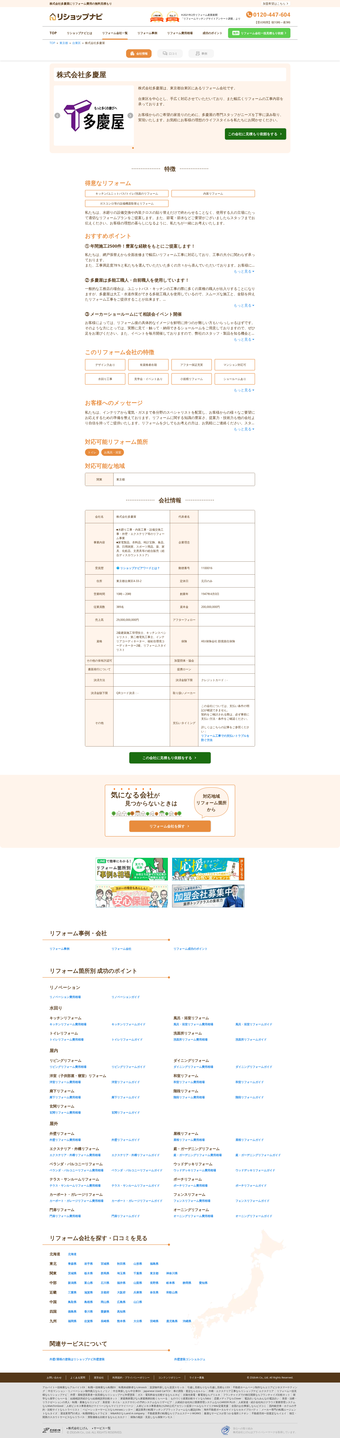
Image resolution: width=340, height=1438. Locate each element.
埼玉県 (121, 1273)
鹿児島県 (172, 1321)
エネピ (159, 1394)
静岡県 (187, 1283)
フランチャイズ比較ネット (256, 1394)
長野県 (154, 1283)
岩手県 (88, 1264)
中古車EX (127, 1391)
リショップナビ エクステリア (241, 1391)
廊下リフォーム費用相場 (65, 1097)
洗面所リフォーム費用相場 (191, 1039)
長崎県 (105, 1321)
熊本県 (121, 1321)
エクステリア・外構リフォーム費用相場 (75, 1155)
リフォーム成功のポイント (191, 949)
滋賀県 (88, 1292)
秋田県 (121, 1264)
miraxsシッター (108, 1409)
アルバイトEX (63, 1387)
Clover (227, 1398)
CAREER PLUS (205, 1402)
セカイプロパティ (231, 1409)
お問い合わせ (54, 1377)
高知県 (121, 1311)
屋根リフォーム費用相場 (189, 1140)
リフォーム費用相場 (180, 33)
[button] (259, 33)
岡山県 (105, 1302)
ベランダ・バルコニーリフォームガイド (137, 1170)
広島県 (121, 1302)
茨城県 (72, 1273)
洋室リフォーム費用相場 (65, 1082)
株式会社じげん (78, 1428)
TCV (157, 1391)
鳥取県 (72, 1302)
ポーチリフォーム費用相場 (191, 1185)
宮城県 (105, 1264)
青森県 (72, 1264)
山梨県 (138, 1283)
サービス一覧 (102, 1428)
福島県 (154, 1264)
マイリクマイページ (99, 1406)
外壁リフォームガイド (126, 1140)
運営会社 (99, 1377)
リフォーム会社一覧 (115, 33)
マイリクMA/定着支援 (182, 1406)
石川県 (105, 1283)
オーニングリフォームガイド (254, 1216)
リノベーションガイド (126, 997)
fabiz (191, 1398)
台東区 (76, 43)
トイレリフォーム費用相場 (67, 1039)
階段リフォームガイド (250, 1097)
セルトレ (189, 1391)
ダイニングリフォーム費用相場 (193, 1067)
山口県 (138, 1302)
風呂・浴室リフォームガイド (254, 1024)
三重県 (72, 1292)
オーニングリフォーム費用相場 (193, 1216)
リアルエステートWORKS (174, 1413)
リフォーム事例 (147, 33)
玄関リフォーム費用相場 (65, 1112)
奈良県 (154, 1292)
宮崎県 (154, 1321)
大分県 (138, 1321)
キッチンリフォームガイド (129, 1024)
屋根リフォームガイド (250, 1140)
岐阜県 (170, 1283)
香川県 (88, 1311)
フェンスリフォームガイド (253, 1201)
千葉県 (138, 1273)
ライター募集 (196, 1377)
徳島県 (72, 1311)
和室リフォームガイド (250, 1082)
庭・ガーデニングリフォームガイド (258, 1155)
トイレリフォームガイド (127, 1039)
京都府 (105, 1292)
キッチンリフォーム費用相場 (68, 1024)
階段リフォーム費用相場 (189, 1097)
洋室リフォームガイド (126, 1082)
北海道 (72, 1254)
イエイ (269, 1413)
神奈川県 (172, 1273)
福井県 (121, 1283)
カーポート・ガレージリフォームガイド (137, 1201)
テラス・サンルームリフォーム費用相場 (75, 1185)
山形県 (138, 1264)
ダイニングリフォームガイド (254, 1067)
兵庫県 (138, 1292)
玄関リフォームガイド (126, 1112)
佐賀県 (88, 1321)
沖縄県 (187, 1321)
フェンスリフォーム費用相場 (192, 1201)
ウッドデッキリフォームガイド (255, 1170)
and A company (127, 1413)
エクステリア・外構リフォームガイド (136, 1155)
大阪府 (121, 1292)
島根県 (88, 1302)
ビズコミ (248, 1406)
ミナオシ (226, 1413)
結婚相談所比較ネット (93, 1398)
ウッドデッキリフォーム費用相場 (195, 1170)
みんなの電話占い (261, 1398)
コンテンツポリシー (169, 1377)
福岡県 (72, 1321)
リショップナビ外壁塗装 (102, 1394)
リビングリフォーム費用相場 (68, 1067)
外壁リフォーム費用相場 (65, 1140)
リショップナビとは (79, 33)
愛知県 (203, 1283)
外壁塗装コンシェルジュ (189, 1359)
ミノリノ (79, 1391)
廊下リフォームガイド (126, 1097)
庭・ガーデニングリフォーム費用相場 (198, 1155)
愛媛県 (105, 1311)
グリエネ (201, 1394)
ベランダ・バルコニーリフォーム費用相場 (76, 1170)
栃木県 (88, 1273)
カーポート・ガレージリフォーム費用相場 (76, 1201)
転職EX (102, 1387)
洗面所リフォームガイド (251, 1039)
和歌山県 (172, 1292)
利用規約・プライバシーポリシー (131, 1377)
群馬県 (105, 1273)
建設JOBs (168, 1409)
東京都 (64, 43)
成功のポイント (212, 33)
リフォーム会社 (121, 949)
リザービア (137, 1402)
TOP (53, 32)
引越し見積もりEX (208, 1387)
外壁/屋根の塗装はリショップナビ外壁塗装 (77, 1359)
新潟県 (72, 1283)
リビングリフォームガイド (129, 1067)
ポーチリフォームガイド (251, 1185)
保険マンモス (151, 1417)
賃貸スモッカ (167, 1387)
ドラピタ (83, 1413)
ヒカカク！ (107, 1417)
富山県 (88, 1283)
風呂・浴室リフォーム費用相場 (193, 1024)
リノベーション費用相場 (65, 997)
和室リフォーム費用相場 (189, 1082)
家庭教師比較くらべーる (144, 1398)
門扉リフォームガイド (126, 1216)
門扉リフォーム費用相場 (65, 1216)
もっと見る (242, 271)
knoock (133, 1387)
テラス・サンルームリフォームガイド (136, 1185)
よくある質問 (77, 1377)
